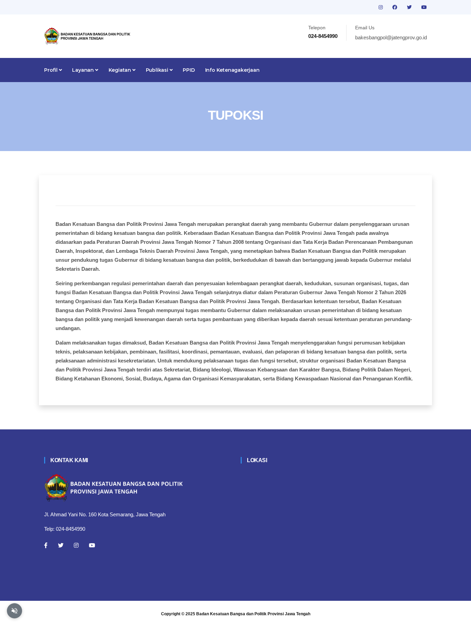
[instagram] (381, 7)
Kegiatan (120, 70)
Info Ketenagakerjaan (232, 70)
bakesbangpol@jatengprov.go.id (391, 37)
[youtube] (424, 7)
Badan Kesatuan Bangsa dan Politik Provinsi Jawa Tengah (253, 613)
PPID (188, 70)
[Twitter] (60, 545)
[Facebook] (46, 545)
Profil (51, 70)
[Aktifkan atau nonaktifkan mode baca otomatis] (14, 610)
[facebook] (395, 7)
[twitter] (410, 7)
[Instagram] (76, 545)
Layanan (83, 70)
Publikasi (158, 70)
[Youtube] (92, 545)
